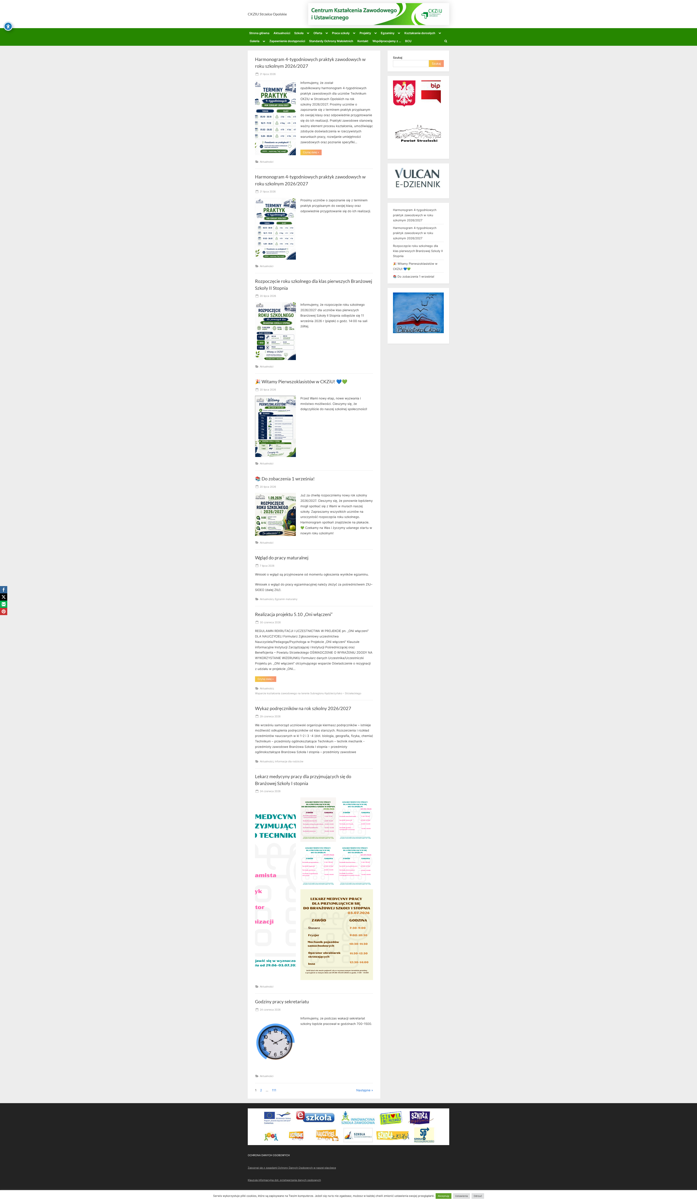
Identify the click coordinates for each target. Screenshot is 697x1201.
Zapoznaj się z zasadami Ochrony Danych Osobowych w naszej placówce (292, 1167)
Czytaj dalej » (312, 153)
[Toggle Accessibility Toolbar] (8, 26)
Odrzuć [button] (478, 1195)
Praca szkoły (341, 33)
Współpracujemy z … (386, 41)
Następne (363, 1090)
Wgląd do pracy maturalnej (281, 557)
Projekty (365, 33)
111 (274, 1090)
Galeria (254, 41)
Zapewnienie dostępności (287, 41)
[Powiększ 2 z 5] (368, 802)
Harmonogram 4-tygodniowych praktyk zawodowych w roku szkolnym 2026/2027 (414, 215)
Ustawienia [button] (461, 1195)
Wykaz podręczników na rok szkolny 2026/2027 (303, 708)
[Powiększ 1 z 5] (331, 802)
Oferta (317, 33)
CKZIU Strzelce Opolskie (267, 14)
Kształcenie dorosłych (419, 33)
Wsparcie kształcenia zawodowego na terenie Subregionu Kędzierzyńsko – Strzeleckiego (308, 693)
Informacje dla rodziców (289, 761)
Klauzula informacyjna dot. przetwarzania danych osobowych (284, 1180)
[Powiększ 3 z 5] (331, 848)
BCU (408, 41)
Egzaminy (387, 33)
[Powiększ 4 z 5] (368, 848)
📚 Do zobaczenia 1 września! (285, 478)
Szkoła (298, 33)
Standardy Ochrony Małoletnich (331, 41)
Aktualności (282, 33)
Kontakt (362, 41)
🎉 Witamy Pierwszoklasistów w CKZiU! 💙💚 (301, 381)
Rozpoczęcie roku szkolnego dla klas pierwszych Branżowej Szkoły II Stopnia (418, 251)
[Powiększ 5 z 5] (368, 894)
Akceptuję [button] (443, 1195)
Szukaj (397, 57)
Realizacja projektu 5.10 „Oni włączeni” (294, 614)
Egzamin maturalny (286, 599)
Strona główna (259, 33)
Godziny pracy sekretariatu (282, 1001)
